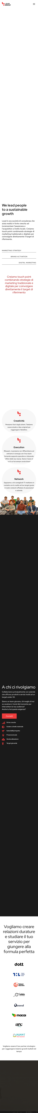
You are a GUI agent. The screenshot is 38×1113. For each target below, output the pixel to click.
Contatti (9, 716)
